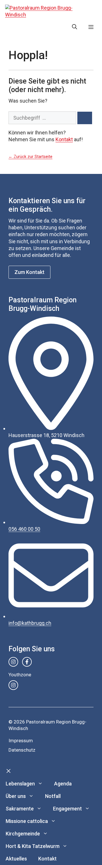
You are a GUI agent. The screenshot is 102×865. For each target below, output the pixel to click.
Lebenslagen (20, 784)
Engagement (67, 809)
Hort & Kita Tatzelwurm (33, 846)
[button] (74, 27)
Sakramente (20, 809)
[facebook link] (27, 662)
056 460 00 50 (24, 529)
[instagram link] (13, 662)
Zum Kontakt (29, 272)
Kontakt (64, 139)
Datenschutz (21, 750)
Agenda (63, 784)
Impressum (20, 740)
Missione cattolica (27, 821)
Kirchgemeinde (23, 834)
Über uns (16, 796)
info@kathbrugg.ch (29, 623)
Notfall (53, 796)
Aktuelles (16, 859)
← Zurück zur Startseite (30, 156)
